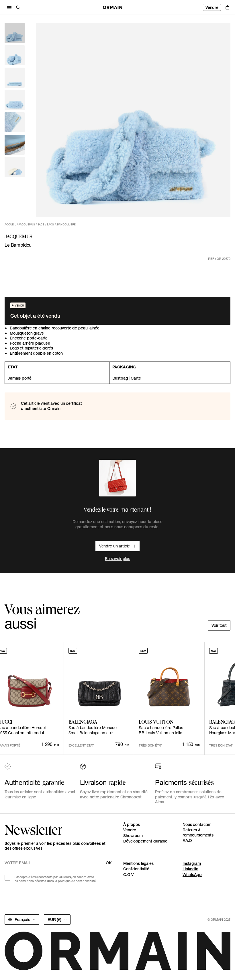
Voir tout (219, 625)
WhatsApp (192, 874)
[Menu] (9, 7)
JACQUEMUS (26, 224)
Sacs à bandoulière (61, 224)
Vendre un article (114, 546)
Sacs (41, 224)
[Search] (18, 7)
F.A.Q (187, 840)
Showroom (133, 835)
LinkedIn (190, 868)
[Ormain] (112, 7)
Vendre (211, 7)
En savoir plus (117, 558)
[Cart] (227, 7)
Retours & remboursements (198, 832)
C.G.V (128, 874)
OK (109, 862)
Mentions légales (138, 863)
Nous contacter (197, 824)
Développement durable (145, 841)
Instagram (192, 863)
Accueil (10, 224)
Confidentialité (136, 868)
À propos (131, 824)
